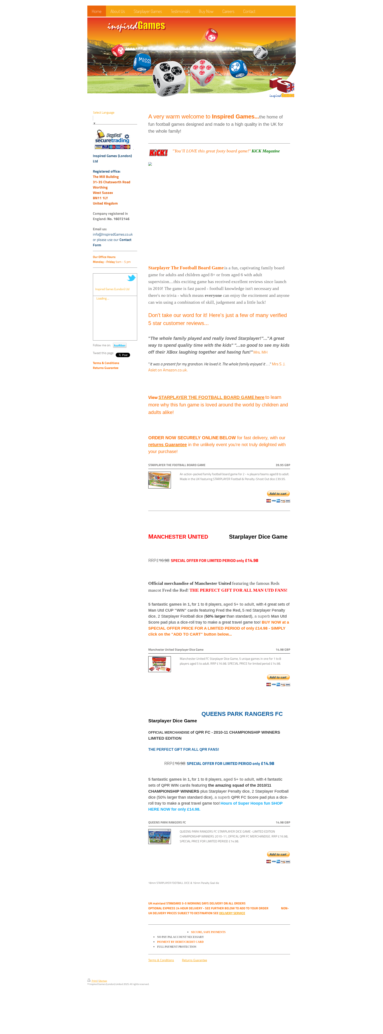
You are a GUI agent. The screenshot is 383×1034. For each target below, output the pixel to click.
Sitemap (102, 981)
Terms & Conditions (161, 960)
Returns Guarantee (194, 960)
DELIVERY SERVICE (232, 913)
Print (94, 981)
